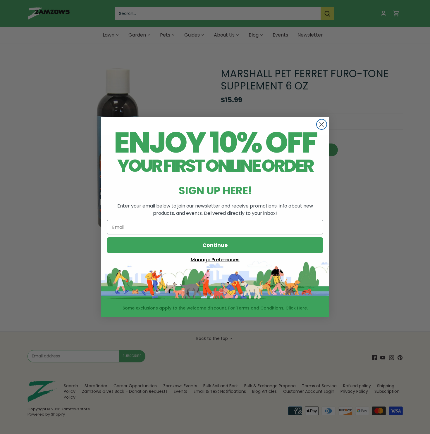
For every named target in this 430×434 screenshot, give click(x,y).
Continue (215, 245)
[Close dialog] (322, 124)
